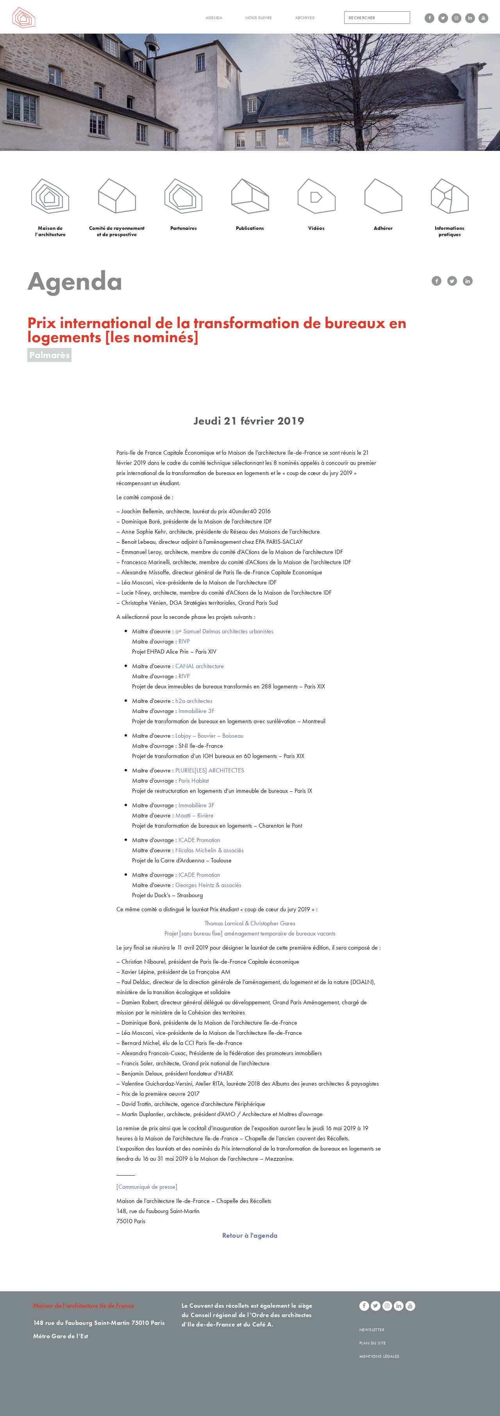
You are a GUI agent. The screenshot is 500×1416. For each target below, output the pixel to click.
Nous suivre (258, 17)
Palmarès (49, 355)
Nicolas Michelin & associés (209, 850)
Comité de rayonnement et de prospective (117, 231)
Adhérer (383, 228)
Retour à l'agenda (250, 1235)
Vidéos (316, 228)
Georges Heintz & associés (208, 885)
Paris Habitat (194, 780)
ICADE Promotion (199, 840)
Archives (304, 17)
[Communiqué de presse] (146, 1187)
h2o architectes (193, 701)
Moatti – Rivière (194, 815)
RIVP (184, 641)
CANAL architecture (199, 666)
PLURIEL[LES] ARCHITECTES (209, 770)
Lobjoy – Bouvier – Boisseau (209, 735)
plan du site (372, 1343)
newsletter (371, 1329)
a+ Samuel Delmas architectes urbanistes (224, 631)
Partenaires (183, 228)
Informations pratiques (449, 231)
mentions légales (379, 1356)
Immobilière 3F (196, 711)
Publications (250, 228)
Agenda (213, 17)
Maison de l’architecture (50, 231)
